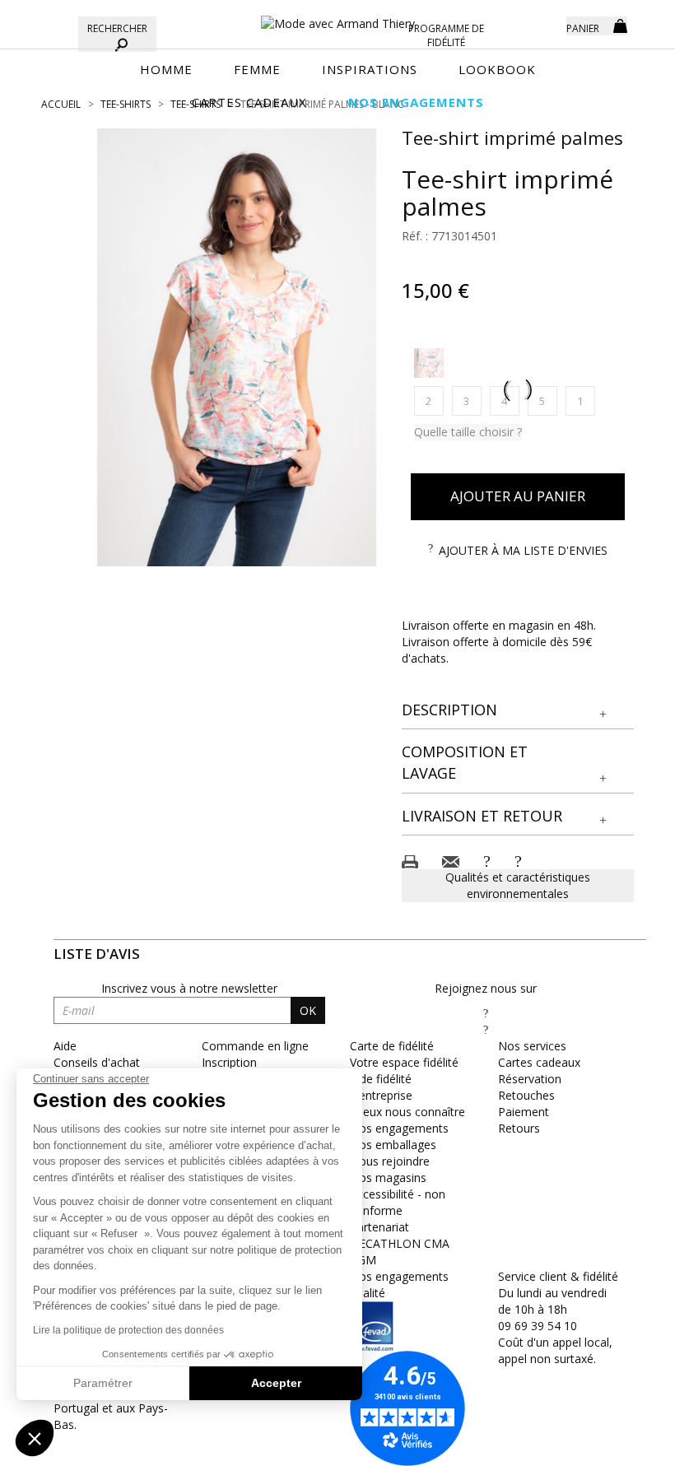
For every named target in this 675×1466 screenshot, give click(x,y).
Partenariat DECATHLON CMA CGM (399, 1243)
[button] (518, 710)
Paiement (523, 1111)
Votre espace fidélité (404, 1062)
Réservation (529, 1079)
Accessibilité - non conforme (397, 1202)
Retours (519, 1128)
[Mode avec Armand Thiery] (337, 16)
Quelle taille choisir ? (468, 432)
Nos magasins (388, 1177)
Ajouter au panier (517, 495)
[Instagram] (485, 1029)
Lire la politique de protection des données (128, 1330)
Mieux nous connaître (407, 1111)
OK (308, 1010)
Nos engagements (399, 1128)
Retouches (526, 1095)
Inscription (229, 1062)
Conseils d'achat (97, 1062)
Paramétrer (103, 1382)
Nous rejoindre (390, 1161)
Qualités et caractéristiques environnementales (517, 885)
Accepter (276, 1382)
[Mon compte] (541, 24)
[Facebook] (485, 1013)
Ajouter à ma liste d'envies (523, 550)
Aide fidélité (381, 1079)
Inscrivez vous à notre (189, 988)
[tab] (518, 710)
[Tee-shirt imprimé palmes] (237, 347)
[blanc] (429, 363)
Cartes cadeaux (539, 1062)
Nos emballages (393, 1144)
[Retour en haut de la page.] (617, 1445)
